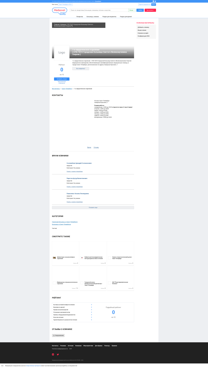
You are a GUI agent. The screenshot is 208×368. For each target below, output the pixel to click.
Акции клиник (142, 30)
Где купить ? (150, 10)
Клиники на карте (143, 33)
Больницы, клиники (93, 16)
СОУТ (70, 348)
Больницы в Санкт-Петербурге (61, 224)
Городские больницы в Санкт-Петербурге (65, 222)
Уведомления (59, 335)
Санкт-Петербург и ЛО (65, 4)
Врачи (89, 147)
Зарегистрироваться (144, 4)
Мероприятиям (88, 345)
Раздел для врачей (126, 16)
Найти (140, 10)
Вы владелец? (80, 68)
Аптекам (70, 345)
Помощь (107, 345)
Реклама (63, 345)
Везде (132, 10)
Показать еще (93, 207)
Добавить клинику (143, 27)
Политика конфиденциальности (60, 348)
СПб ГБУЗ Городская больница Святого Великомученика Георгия (73, 25)
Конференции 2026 (144, 36)
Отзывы (96, 147)
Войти (153, 4)
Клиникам (78, 345)
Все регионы (56, 88)
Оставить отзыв (62, 79)
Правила (114, 345)
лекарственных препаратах (33, 365)
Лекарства (79, 16)
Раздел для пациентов (109, 16)
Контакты (55, 345)
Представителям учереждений (62, 82)
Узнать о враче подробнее (75, 171)
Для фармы (98, 345)
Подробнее (98, 1)
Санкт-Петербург (67, 88)
